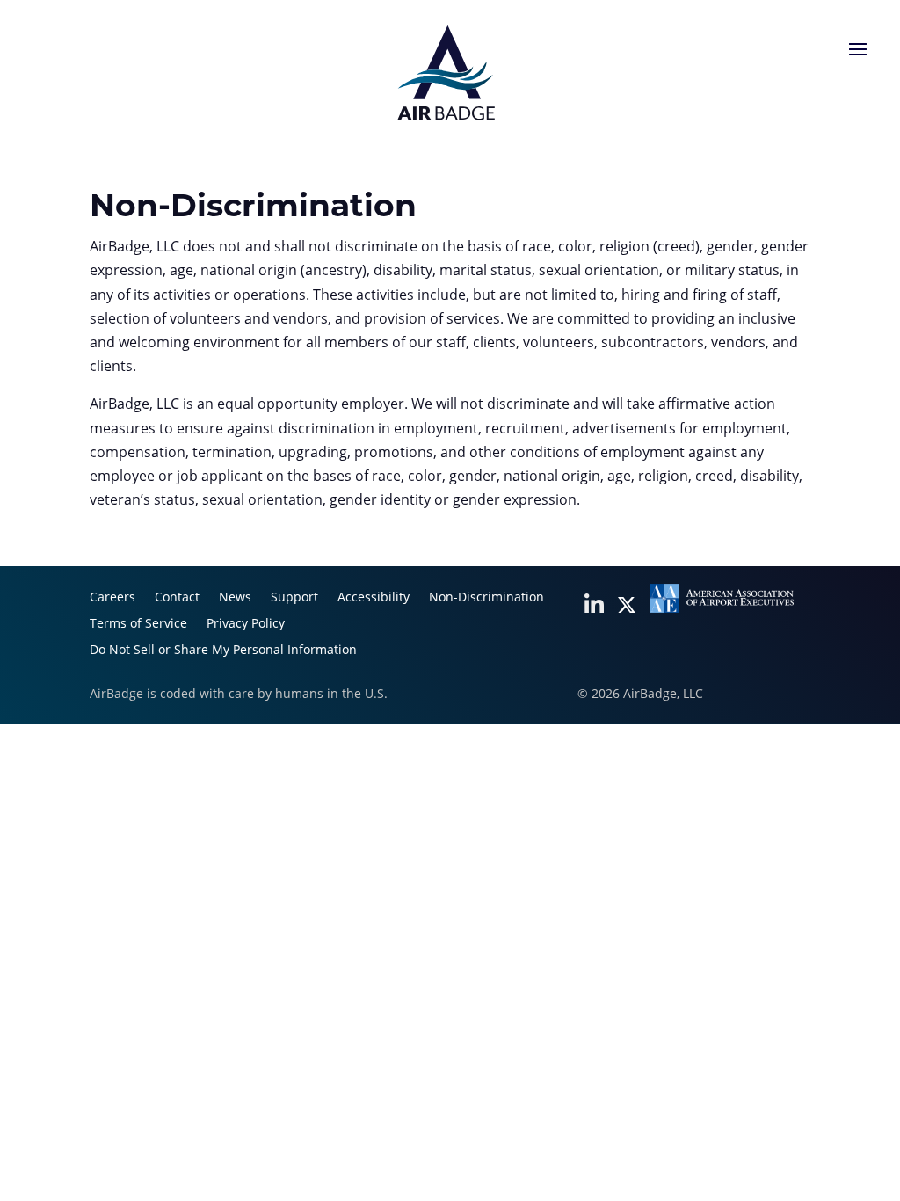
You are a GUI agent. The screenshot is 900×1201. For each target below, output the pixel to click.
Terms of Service (138, 624)
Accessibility (374, 598)
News (235, 598)
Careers (112, 598)
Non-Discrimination (486, 598)
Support (294, 598)
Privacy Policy (246, 624)
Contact (177, 598)
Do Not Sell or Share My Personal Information (223, 651)
